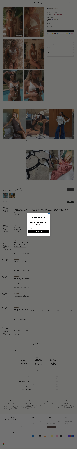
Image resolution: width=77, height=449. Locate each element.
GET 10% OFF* (38, 231)
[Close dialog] (49, 214)
